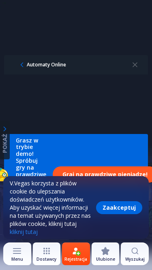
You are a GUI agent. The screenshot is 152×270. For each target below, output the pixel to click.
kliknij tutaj (24, 232)
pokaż (5, 143)
